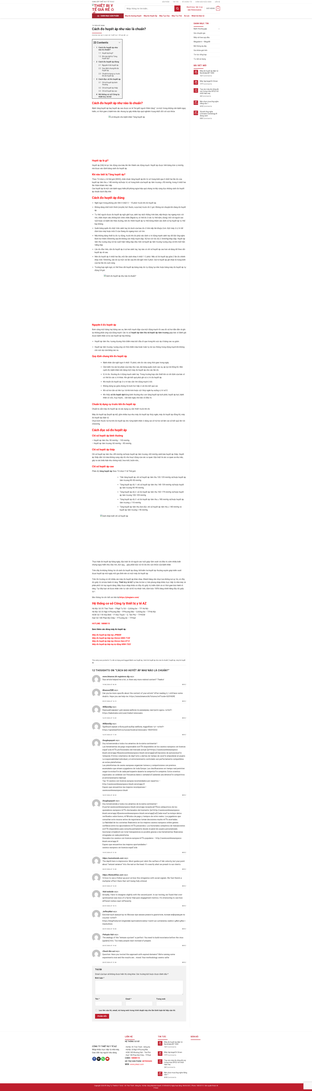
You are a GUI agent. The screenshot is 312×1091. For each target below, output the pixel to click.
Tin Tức (176, 2)
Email (129, 999)
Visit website (107, 891)
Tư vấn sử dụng (98, 25)
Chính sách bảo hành (203, 2)
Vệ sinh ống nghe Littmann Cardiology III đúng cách (208, 114)
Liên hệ (217, 2)
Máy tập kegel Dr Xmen (209, 81)
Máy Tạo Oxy (164, 16)
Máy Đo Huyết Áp (150, 16)
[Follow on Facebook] (94, 1059)
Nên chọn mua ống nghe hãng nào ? (209, 102)
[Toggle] (219, 28)
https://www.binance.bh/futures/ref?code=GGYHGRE (152, 696)
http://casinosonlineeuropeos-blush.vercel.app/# (123, 784)
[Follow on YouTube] (107, 1059)
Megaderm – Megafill (202, 42)
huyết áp (172, 660)
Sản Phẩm (165, 2)
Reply (184, 684)
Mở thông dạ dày (200, 46)
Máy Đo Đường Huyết (133, 16)
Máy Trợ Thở (177, 16)
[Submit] (177, 8)
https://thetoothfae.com (112, 875)
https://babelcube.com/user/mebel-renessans (122, 713)
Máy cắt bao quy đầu (202, 37)
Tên (97, 999)
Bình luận (99, 978)
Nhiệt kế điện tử (198, 16)
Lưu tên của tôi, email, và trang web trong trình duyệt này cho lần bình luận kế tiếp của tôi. (137, 1010)
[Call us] (103, 1059)
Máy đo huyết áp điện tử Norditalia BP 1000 (209, 72)
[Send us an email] (99, 1059)
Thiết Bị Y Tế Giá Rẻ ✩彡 (119, 35)
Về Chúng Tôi (187, 2)
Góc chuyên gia (199, 33)
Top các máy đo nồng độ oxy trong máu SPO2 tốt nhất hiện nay (209, 91)
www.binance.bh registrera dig (115, 676)
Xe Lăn (186, 16)
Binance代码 (107, 690)
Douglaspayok (108, 740)
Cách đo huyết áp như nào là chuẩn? (156, 660)
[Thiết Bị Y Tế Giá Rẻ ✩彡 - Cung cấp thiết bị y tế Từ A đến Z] (103, 8)
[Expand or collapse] (119, 43)
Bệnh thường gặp (200, 29)
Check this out (108, 951)
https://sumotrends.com (112, 858)
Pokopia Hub (108, 934)
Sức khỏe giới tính (200, 50)
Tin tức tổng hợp (200, 55)
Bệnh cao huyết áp (136, 660)
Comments (206, 76)
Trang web (160, 999)
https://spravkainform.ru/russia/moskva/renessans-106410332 (129, 730)
